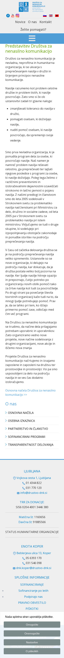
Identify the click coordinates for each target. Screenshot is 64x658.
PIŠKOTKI (32, 609)
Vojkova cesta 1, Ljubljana (33, 478)
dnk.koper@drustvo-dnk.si (33, 568)
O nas (32, 22)
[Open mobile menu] (32, 39)
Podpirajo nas (33, 597)
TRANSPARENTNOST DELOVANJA (30, 445)
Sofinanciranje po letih (33, 591)
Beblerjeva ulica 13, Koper (33, 553)
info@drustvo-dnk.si (33, 493)
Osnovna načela (21, 413)
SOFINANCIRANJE (32, 585)
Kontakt (45, 22)
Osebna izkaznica (21, 421)
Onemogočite (32, 633)
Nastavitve (32, 642)
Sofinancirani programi (26, 437)
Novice (20, 22)
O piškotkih (32, 651)
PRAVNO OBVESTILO (32, 603)
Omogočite (32, 624)
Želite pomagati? (33, 29)
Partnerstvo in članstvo (28, 429)
